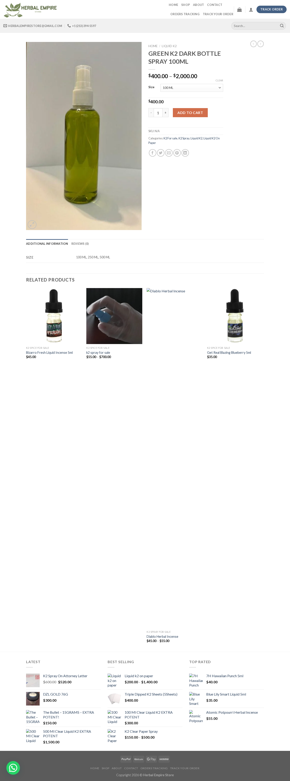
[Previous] (26, 469)
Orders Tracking (185, 14)
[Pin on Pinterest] (177, 153)
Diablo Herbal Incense (162, 636)
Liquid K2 (169, 46)
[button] (13, 768)
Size (151, 87)
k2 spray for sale (98, 352)
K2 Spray (184, 138)
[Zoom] (32, 224)
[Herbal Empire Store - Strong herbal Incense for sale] (82, 9)
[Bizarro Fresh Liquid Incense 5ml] (54, 316)
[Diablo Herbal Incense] (175, 458)
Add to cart (190, 112)
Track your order (218, 14)
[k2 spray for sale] (114, 316)
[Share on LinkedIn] (185, 153)
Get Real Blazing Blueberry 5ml (229, 352)
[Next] (262, 469)
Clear (219, 80)
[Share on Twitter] (160, 153)
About (198, 5)
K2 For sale (170, 138)
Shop (185, 5)
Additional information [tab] (47, 243)
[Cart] (239, 10)
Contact (214, 5)
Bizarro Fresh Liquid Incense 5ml (49, 352)
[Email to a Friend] (169, 153)
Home (173, 5)
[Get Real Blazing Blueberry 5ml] (235, 316)
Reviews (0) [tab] (80, 243)
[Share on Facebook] (152, 153)
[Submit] (282, 26)
